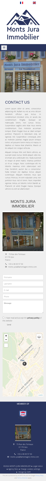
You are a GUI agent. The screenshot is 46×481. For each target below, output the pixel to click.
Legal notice (38, 466)
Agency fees (13, 469)
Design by (24, 472)
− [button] (6, 339)
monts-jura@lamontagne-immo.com (22, 267)
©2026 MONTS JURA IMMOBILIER (17, 466)
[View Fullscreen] (6, 345)
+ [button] (6, 335)
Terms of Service (22, 478)
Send (9, 324)
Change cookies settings (30, 469)
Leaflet (40, 395)
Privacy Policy (39, 475)
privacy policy (33, 318)
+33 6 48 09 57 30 (15, 264)
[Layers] (39, 337)
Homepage (23, 25)
